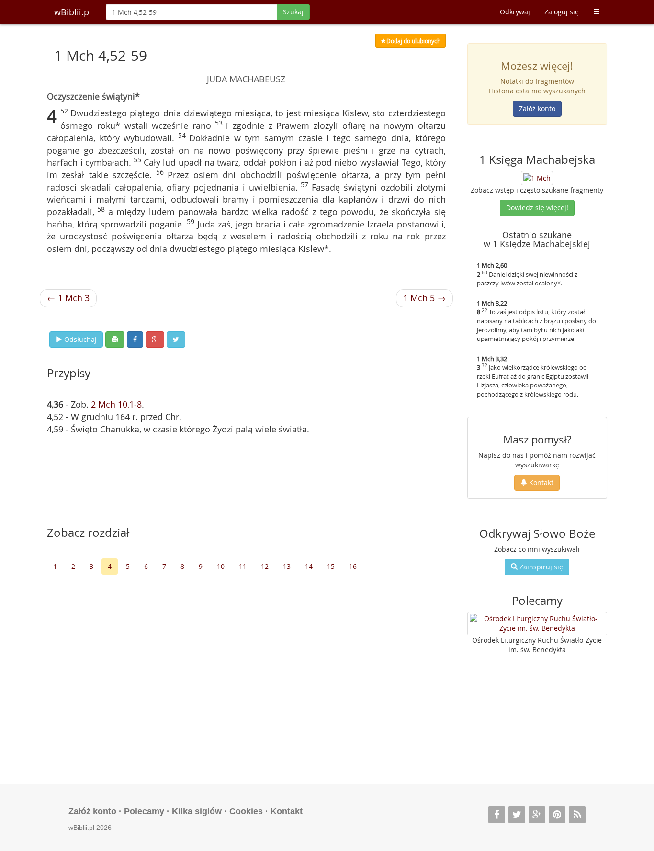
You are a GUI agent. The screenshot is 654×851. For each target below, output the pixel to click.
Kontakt (540, 482)
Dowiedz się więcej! (537, 207)
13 (287, 566)
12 (265, 566)
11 (243, 566)
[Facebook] (496, 814)
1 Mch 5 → (424, 298)
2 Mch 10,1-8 (116, 404)
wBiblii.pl (72, 12)
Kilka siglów (197, 811)
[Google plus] (537, 814)
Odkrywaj (515, 11)
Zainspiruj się (540, 566)
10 (221, 566)
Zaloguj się (561, 11)
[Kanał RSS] (577, 814)
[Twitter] (516, 814)
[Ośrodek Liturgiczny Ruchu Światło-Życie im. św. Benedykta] (537, 623)
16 (353, 566)
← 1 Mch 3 (68, 298)
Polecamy (144, 811)
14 (309, 566)
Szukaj (293, 11)
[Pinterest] (557, 814)
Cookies (246, 811)
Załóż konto (537, 108)
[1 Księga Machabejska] (537, 177)
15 (331, 566)
